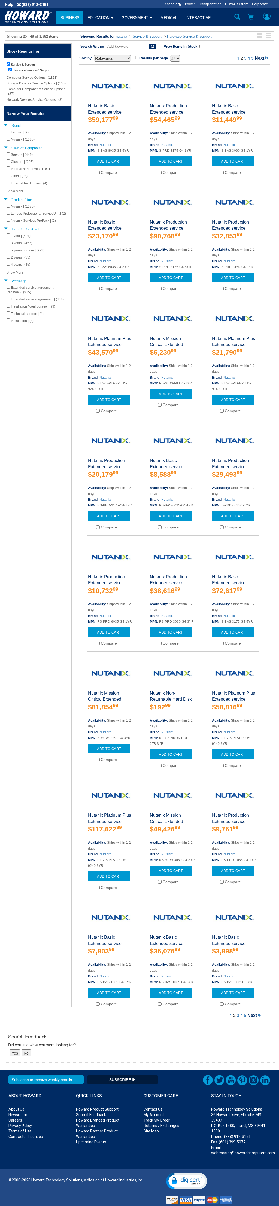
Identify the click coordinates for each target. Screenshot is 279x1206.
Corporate (260, 4)
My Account (154, 1115)
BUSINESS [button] (69, 17)
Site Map (151, 1131)
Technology (172, 4)
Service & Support (147, 36)
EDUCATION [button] (99, 17)
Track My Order (157, 1120)
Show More (15, 191)
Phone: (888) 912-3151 (231, 1136)
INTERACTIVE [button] (198, 17)
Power (190, 4)
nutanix (121, 36)
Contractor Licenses (25, 1136)
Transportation (210, 4)
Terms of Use (20, 1131)
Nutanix (105, 145)
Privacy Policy (20, 1125)
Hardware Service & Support (189, 36)
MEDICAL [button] (168, 17)
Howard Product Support (97, 1109)
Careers (15, 1120)
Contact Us (153, 1109)
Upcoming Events (91, 1142)
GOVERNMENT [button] (136, 17)
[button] (251, 18)
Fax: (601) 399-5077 (228, 1142)
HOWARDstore (236, 4)
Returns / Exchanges (161, 1125)
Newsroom (17, 1115)
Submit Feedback (91, 1115)
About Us (16, 1109)
